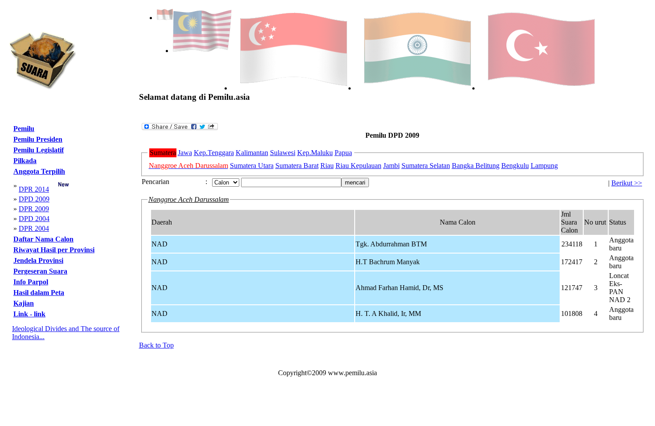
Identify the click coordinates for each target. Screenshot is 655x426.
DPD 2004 (34, 218)
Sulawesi (282, 152)
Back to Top (156, 345)
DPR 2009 (34, 209)
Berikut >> (626, 183)
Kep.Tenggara (214, 152)
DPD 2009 (34, 199)
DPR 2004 (34, 228)
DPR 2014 (34, 189)
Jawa (185, 152)
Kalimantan (252, 152)
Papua (343, 152)
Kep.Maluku (315, 152)
